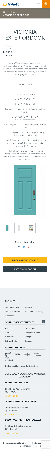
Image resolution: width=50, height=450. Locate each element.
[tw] (24, 247)
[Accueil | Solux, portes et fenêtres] (11, 4)
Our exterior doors (13, 311)
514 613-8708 (11, 433)
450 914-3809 (11, 396)
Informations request (25, 260)
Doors (13, 12)
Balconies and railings (34, 311)
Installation (30, 328)
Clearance (9, 315)
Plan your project (32, 332)
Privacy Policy (11, 341)
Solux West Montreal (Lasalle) (23, 420)
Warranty (9, 336)
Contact (8, 332)
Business (9, 328)
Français (28, 336)
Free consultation (25, 269)
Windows (29, 307)
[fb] (19, 247)
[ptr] (29, 247)
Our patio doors (12, 307)
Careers (28, 341)
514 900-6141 (11, 414)
